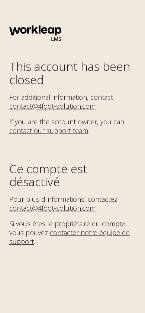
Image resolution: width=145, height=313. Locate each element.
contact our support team (48, 130)
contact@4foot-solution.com (52, 106)
